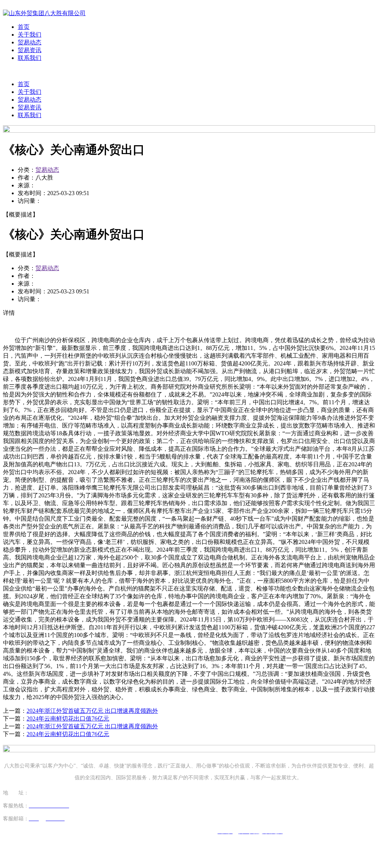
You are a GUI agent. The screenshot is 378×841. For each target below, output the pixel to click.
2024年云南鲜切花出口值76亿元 (68, 718)
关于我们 (29, 34)
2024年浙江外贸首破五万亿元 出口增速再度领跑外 (92, 711)
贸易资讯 (29, 50)
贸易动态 (29, 42)
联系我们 (29, 58)
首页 (24, 27)
